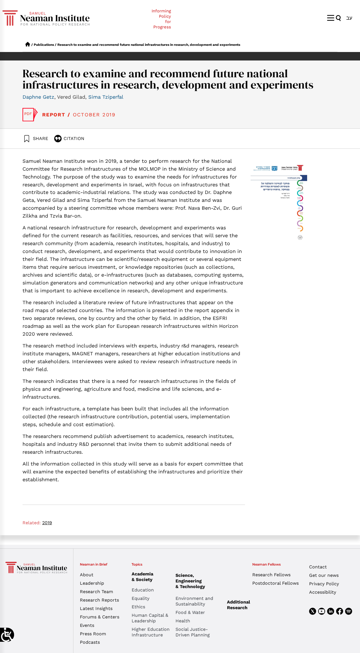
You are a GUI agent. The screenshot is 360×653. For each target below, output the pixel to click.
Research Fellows (271, 574)
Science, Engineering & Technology (190, 581)
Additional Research (238, 604)
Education (143, 590)
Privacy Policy (324, 583)
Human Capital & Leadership (150, 618)
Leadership (92, 583)
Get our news (324, 575)
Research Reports (99, 600)
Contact (318, 567)
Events (87, 625)
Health (183, 620)
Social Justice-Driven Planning (193, 632)
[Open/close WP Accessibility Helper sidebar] (7, 635)
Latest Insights (96, 608)
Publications (44, 45)
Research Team (96, 591)
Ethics (138, 606)
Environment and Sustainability (194, 601)
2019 (47, 522)
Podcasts (90, 642)
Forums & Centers (99, 617)
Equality (140, 598)
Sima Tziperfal (105, 97)
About (86, 574)
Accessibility (322, 592)
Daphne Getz (38, 97)
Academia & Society (142, 576)
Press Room (93, 633)
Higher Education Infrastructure (151, 632)
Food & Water (190, 612)
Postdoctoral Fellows (275, 583)
